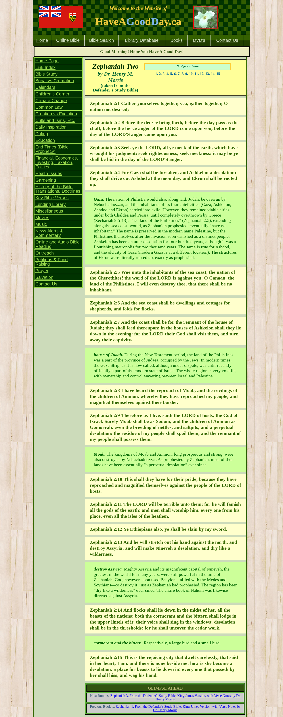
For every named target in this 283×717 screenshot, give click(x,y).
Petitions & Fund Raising (51, 261)
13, (207, 74)
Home (42, 40)
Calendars (45, 87)
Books (176, 40)
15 (218, 74)
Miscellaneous (49, 211)
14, (213, 74)
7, (179, 74)
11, (197, 74)
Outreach (44, 253)
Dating (41, 133)
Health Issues (48, 173)
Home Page (47, 60)
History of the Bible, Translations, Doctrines (57, 189)
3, (164, 74)
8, (183, 74)
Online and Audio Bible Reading (57, 244)
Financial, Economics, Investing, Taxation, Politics (56, 162)
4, (167, 74)
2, (160, 74)
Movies (42, 217)
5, (171, 74)
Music (41, 224)
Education (45, 140)
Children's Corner (52, 93)
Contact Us (227, 40)
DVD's (199, 40)
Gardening (45, 180)
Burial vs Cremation (54, 80)
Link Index (45, 67)
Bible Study (46, 74)
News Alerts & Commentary (49, 233)
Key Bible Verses (52, 197)
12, (202, 74)
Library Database (142, 40)
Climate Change (51, 100)
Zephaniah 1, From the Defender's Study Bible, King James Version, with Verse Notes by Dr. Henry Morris (178, 708)
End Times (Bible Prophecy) (52, 149)
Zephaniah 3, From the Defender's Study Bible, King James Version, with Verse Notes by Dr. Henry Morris (175, 697)
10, (191, 74)
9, (186, 74)
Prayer (41, 270)
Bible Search (101, 40)
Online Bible (68, 40)
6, (175, 74)
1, (156, 74)
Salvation (44, 277)
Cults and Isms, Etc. (55, 120)
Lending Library (50, 204)
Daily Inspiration (51, 127)
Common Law (49, 107)
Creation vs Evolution (56, 113)
